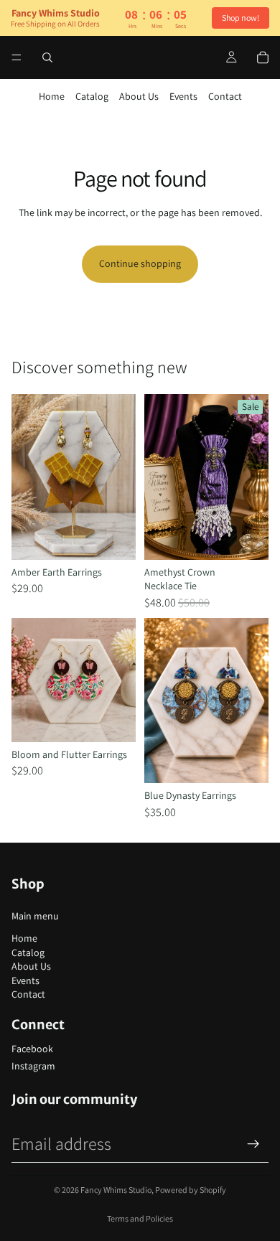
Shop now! (240, 17)
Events (183, 96)
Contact (225, 96)
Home (52, 96)
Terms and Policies (140, 1218)
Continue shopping (140, 263)
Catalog (91, 96)
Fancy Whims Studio (115, 1189)
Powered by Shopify (190, 1189)
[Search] (47, 57)
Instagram (33, 1065)
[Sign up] (253, 1144)
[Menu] (16, 57)
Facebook (32, 1048)
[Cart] (263, 57)
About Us (139, 96)
